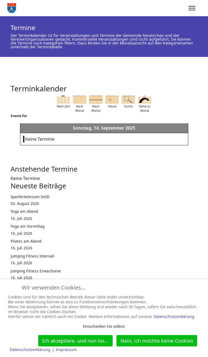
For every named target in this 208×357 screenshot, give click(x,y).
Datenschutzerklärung (174, 316)
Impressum (66, 349)
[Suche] (128, 99)
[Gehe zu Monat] (144, 99)
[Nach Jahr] (63, 99)
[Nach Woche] (96, 99)
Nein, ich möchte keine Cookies (157, 340)
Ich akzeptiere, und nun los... (75, 340)
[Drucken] (195, 86)
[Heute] (112, 99)
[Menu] (191, 8)
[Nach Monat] (79, 99)
